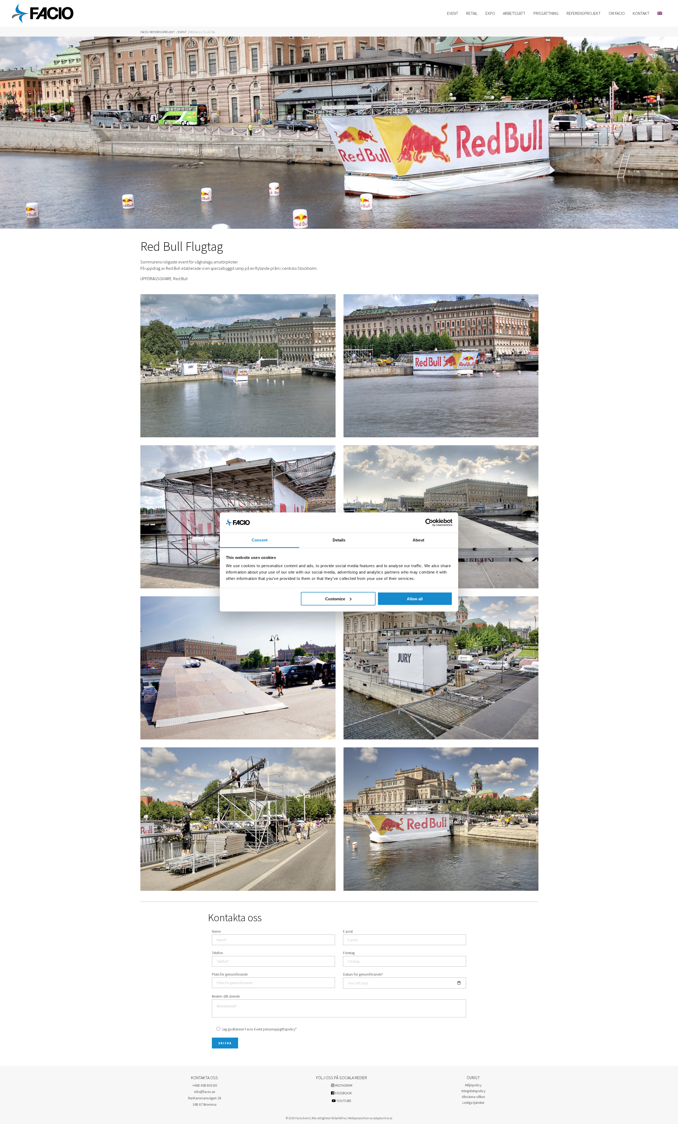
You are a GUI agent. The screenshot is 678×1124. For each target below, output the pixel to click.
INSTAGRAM (343, 1085)
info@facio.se (204, 1091)
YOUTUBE (343, 1100)
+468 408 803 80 (204, 1085)
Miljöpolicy (473, 1085)
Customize (335, 598)
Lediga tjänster (473, 1102)
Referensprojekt (162, 32)
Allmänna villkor (473, 1096)
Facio (144, 32)
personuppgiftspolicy (279, 1029)
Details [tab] (339, 540)
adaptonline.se (382, 1118)
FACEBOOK (343, 1093)
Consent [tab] (259, 540)
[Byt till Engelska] (659, 13)
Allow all (415, 598)
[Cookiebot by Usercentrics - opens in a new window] (429, 522)
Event (182, 32)
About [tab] (418, 540)
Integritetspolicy (473, 1090)
